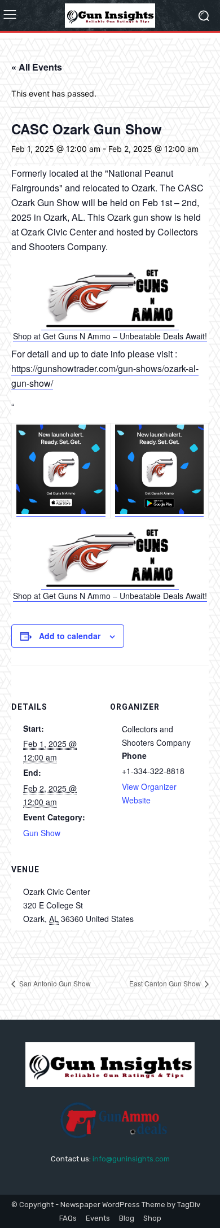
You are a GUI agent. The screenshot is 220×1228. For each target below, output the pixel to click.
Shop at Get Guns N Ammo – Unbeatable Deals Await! (110, 336)
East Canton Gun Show (166, 983)
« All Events (36, 66)
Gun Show (41, 832)
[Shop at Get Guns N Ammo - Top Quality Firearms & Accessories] (110, 324)
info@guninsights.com (131, 1159)
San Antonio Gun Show (54, 983)
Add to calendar (69, 635)
